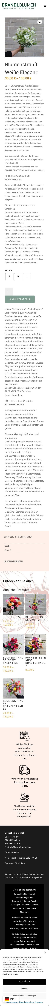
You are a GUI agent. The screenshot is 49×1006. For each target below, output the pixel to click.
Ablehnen (24, 989)
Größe (8, 271)
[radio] (9, 276)
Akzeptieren (24, 981)
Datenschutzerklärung (26, 1002)
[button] (45, 952)
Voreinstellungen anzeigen (24, 996)
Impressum (39, 1002)
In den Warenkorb (20, 299)
